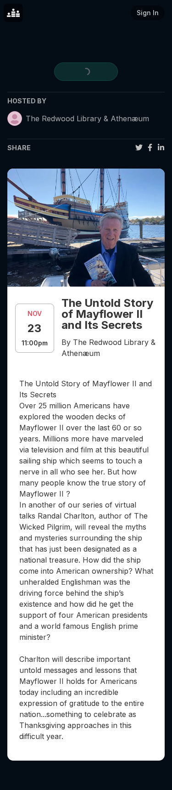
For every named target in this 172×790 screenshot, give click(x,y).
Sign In (148, 13)
